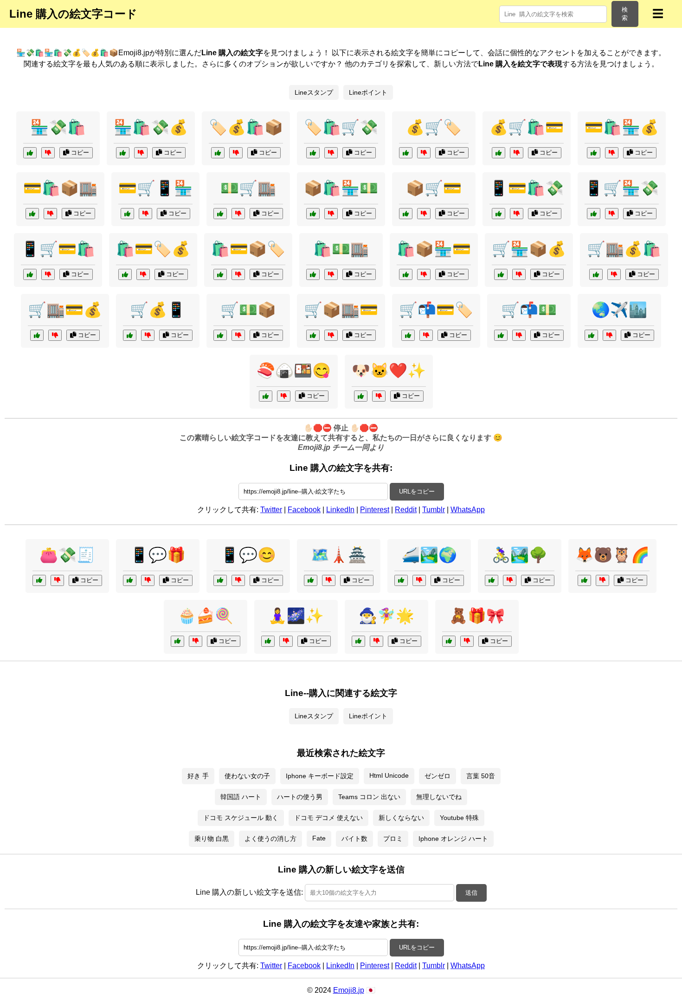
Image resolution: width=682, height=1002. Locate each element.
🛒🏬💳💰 (65, 309)
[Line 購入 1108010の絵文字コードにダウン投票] (614, 274)
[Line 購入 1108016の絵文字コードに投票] (593, 152)
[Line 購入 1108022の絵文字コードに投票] (405, 152)
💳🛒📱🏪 (155, 188)
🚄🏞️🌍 (429, 555)
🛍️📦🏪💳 (434, 249)
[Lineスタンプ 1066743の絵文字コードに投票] (358, 641)
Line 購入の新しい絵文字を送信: (249, 892)
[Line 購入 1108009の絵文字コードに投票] (30, 274)
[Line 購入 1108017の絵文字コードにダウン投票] (519, 335)
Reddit (406, 510)
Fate (319, 838)
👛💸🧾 (67, 555)
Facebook (304, 510)
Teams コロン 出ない (369, 796)
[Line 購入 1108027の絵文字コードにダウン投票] (141, 152)
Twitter (271, 510)
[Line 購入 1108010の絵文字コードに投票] (596, 274)
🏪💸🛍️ (58, 127)
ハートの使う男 (299, 796)
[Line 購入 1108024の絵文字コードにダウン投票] (519, 274)
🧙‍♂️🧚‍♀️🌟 (386, 615)
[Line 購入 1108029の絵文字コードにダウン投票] (50, 213)
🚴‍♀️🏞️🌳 (519, 555)
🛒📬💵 (529, 309)
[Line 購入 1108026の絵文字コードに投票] (405, 213)
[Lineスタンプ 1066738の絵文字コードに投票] (401, 580)
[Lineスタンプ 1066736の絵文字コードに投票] (584, 580)
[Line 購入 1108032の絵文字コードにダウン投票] (238, 274)
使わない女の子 (247, 776)
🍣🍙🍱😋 (294, 370)
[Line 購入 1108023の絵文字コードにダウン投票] (516, 213)
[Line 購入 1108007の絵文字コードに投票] (498, 152)
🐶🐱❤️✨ (389, 370)
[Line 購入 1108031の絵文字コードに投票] (30, 152)
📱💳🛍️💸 (526, 188)
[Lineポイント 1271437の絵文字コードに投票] (129, 580)
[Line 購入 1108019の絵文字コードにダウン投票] (145, 213)
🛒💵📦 (248, 309)
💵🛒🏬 (248, 188)
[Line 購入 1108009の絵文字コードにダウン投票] (48, 274)
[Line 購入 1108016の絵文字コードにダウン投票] (611, 152)
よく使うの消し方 (270, 838)
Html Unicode (389, 775)
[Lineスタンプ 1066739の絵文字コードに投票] (268, 641)
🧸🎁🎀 (477, 615)
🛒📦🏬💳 (341, 309)
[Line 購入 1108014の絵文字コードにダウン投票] (611, 213)
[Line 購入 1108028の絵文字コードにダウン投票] (426, 335)
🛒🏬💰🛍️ (624, 249)
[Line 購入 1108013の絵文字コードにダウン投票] (143, 274)
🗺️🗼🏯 (339, 555)
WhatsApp (467, 510)
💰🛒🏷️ (434, 127)
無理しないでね (439, 796)
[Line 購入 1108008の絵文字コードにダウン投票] (331, 152)
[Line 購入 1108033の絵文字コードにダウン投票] (238, 213)
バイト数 (354, 838)
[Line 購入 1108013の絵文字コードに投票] (125, 274)
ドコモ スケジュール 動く (240, 817)
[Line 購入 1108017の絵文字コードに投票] (501, 335)
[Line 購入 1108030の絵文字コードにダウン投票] (147, 335)
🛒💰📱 (158, 309)
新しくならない (401, 817)
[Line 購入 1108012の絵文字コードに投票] (220, 335)
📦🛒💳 (434, 188)
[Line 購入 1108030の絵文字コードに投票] (129, 335)
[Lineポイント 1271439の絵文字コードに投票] (39, 580)
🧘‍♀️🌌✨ (296, 615)
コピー (79, 152)
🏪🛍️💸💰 (151, 127)
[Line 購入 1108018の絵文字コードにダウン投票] (236, 152)
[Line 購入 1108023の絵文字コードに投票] (498, 213)
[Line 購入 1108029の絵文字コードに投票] (32, 213)
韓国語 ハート (240, 796)
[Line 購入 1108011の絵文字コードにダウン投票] (424, 274)
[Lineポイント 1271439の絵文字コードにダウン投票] (57, 580)
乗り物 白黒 (211, 838)
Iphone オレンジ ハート (453, 838)
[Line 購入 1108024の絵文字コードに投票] (501, 274)
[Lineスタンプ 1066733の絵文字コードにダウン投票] (238, 580)
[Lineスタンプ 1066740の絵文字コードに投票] (177, 641)
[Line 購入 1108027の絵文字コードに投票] (122, 152)
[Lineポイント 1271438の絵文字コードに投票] (310, 580)
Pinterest (374, 510)
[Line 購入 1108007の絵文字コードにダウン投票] (516, 152)
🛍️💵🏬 (341, 249)
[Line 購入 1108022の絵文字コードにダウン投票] (424, 152)
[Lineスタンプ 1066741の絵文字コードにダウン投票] (509, 580)
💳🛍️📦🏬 (60, 188)
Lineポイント (368, 92)
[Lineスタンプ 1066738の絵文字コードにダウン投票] (419, 580)
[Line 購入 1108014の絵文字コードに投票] (593, 213)
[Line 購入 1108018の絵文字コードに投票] (218, 152)
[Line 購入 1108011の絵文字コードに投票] (405, 274)
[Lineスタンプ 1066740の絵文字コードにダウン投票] (195, 641)
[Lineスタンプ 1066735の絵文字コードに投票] (265, 396)
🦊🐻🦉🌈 (612, 555)
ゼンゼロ (437, 776)
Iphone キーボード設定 (320, 776)
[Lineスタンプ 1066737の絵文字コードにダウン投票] (467, 641)
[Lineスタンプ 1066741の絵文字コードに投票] (491, 580)
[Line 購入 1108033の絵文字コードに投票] (220, 213)
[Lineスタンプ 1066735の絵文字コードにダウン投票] (283, 396)
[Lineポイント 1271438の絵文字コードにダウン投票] (328, 580)
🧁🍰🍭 (205, 615)
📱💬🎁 (158, 555)
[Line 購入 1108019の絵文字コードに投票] (127, 213)
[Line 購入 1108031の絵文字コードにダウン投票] (48, 152)
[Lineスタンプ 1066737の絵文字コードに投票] (449, 641)
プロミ (393, 838)
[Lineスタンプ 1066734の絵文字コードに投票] (360, 396)
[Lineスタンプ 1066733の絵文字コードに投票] (220, 580)
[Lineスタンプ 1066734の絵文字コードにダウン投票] (379, 396)
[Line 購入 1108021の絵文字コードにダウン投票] (331, 213)
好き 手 (198, 776)
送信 (471, 892)
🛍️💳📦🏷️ (248, 249)
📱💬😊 (248, 555)
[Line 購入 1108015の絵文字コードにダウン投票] (331, 335)
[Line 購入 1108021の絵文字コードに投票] (313, 213)
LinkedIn (340, 510)
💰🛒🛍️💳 (526, 127)
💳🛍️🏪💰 (622, 127)
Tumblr (433, 510)
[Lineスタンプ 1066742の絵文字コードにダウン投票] (609, 335)
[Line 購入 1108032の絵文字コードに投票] (220, 274)
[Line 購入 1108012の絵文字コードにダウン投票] (238, 335)
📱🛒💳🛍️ (58, 249)
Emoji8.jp (348, 990)
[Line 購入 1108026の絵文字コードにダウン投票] (424, 213)
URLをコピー (417, 491)
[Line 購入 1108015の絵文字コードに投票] (313, 335)
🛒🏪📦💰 (529, 249)
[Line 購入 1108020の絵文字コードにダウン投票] (55, 335)
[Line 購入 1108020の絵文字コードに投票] (37, 335)
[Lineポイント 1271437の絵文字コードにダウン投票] (147, 580)
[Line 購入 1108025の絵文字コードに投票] (313, 274)
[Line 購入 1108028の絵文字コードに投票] (408, 335)
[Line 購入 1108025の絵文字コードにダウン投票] (331, 274)
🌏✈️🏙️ (619, 309)
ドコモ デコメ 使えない (328, 817)
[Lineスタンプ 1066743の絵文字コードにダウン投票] (376, 641)
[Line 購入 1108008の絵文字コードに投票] (313, 152)
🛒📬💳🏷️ (436, 309)
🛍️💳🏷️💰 (153, 249)
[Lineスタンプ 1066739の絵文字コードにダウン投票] (286, 641)
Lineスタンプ (314, 92)
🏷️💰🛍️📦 (246, 127)
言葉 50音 (480, 776)
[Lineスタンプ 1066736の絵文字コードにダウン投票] (602, 580)
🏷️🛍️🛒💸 (341, 127)
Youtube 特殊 (459, 817)
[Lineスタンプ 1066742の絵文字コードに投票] (591, 335)
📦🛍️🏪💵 (341, 188)
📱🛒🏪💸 (622, 188)
